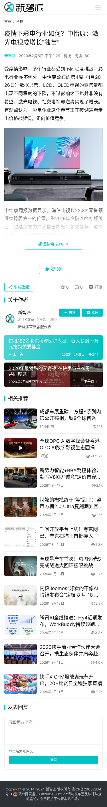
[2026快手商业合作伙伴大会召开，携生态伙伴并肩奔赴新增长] (20, 654)
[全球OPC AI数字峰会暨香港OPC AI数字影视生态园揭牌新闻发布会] (20, 448)
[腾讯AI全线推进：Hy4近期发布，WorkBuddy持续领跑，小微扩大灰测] (20, 625)
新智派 (9, 55)
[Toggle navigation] (98, 7)
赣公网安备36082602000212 (41, 794)
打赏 (94, 286)
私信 (94, 312)
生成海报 (21, 287)
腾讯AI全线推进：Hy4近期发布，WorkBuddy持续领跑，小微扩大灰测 (71, 621)
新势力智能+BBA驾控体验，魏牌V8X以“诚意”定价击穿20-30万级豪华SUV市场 (70, 474)
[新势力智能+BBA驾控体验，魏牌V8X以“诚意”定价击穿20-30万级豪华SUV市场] (20, 477)
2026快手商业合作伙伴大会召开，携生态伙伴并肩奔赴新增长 (71, 650)
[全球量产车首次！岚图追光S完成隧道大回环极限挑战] (20, 566)
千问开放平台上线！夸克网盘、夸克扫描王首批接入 (69, 532)
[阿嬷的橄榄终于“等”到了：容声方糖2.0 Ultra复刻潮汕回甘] (20, 507)
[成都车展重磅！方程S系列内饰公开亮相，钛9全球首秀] (20, 418)
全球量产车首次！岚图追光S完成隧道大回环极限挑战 (70, 562)
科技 (67, 55)
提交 (53, 759)
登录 (12, 751)
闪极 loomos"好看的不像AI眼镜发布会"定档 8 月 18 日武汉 (69, 591)
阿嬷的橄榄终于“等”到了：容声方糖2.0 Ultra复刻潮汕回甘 (70, 503)
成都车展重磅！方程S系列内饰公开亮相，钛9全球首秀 (70, 415)
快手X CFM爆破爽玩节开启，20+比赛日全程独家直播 (71, 680)
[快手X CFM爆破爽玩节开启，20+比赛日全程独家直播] (20, 684)
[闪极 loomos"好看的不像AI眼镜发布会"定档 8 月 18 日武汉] (20, 595)
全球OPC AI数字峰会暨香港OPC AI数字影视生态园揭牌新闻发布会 (70, 444)
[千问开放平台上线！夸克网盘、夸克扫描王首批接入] (20, 536)
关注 (72, 312)
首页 (7, 21)
